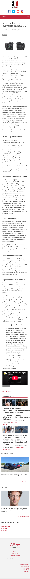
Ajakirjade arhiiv (25, 566)
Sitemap (15, 551)
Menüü (4, 16)
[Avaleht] (15, 4)
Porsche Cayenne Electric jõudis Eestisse (14, 475)
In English (26, 571)
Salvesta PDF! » (7, 392)
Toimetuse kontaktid (15, 555)
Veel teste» (25, 482)
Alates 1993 (26, 570)
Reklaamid (15, 553)
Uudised (5, 34)
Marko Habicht (6, 449)
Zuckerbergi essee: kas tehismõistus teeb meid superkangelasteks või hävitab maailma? (14, 510)
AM (22, 30)
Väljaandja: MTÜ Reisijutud (15, 557)
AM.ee (15, 544)
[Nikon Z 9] (15, 46)
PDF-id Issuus (25, 568)
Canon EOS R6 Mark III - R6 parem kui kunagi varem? (21, 439)
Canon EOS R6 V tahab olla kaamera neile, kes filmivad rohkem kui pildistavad (8, 414)
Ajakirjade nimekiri (24, 564)
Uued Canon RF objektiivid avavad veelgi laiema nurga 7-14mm (8, 440)
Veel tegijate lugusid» (23, 516)
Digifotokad (6, 386)
